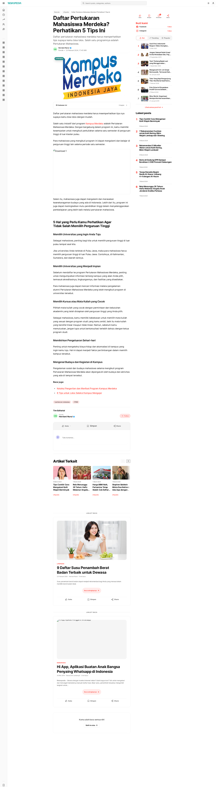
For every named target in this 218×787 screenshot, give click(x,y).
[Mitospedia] (3, 80)
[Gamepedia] (3, 66)
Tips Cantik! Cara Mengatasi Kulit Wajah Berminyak (61, 487)
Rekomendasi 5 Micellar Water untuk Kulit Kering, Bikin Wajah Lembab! (150, 147)
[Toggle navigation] (4, 3)
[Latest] (3, 14)
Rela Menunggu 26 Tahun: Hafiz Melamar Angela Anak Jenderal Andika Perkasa (80, 487)
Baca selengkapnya (90, 590)
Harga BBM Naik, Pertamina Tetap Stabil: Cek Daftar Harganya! (101, 487)
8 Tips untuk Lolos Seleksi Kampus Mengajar (79, 393)
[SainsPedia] (3, 95)
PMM (76, 402)
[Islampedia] (3, 85)
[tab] (142, 38)
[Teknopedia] (3, 100)
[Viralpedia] (3, 52)
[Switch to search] (83, 3)
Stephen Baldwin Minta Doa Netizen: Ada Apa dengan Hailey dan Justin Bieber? (121, 487)
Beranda (56, 12)
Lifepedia (66, 12)
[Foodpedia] (3, 90)
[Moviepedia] (3, 61)
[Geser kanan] (128, 461)
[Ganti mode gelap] (208, 3)
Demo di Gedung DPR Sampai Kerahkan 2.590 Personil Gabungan (155, 161)
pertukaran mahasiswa (62, 402)
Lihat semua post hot (154, 107)
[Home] (3, 10)
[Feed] (3, 24)
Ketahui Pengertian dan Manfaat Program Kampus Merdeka (87, 388)
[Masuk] (213, 3)
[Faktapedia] (3, 42)
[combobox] (115, 3)
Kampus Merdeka (94, 123)
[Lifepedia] (3, 57)
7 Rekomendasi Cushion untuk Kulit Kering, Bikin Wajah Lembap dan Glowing (152, 133)
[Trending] (3, 19)
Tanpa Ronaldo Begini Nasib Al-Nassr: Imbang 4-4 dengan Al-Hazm (150, 174)
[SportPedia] (3, 76)
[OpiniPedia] (3, 71)
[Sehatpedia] (3, 47)
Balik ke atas (90, 725)
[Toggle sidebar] (7, 396)
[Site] (3, 29)
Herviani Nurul (63, 48)
